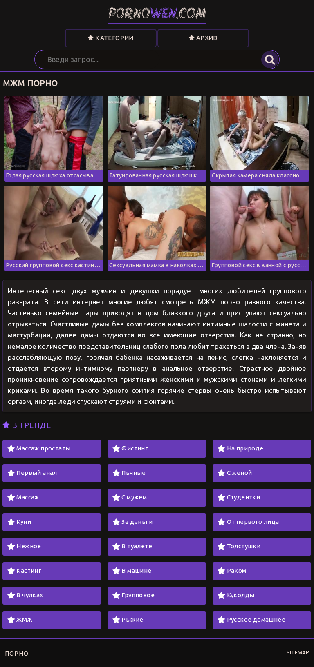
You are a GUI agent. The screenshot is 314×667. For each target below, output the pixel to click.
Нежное (28, 546)
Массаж (27, 497)
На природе (245, 448)
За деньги (137, 521)
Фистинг (134, 448)
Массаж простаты (43, 448)
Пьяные (133, 472)
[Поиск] (269, 59)
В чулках (29, 595)
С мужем (134, 497)
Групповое (138, 595)
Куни (23, 521)
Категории (114, 37)
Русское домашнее (256, 619)
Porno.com (157, 15)
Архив (206, 37)
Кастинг (28, 570)
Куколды (241, 595)
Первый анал (36, 472)
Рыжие (132, 619)
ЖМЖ (24, 619)
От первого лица (253, 521)
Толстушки (244, 546)
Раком (237, 570)
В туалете (136, 546)
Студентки (243, 497)
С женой (239, 472)
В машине (136, 570)
